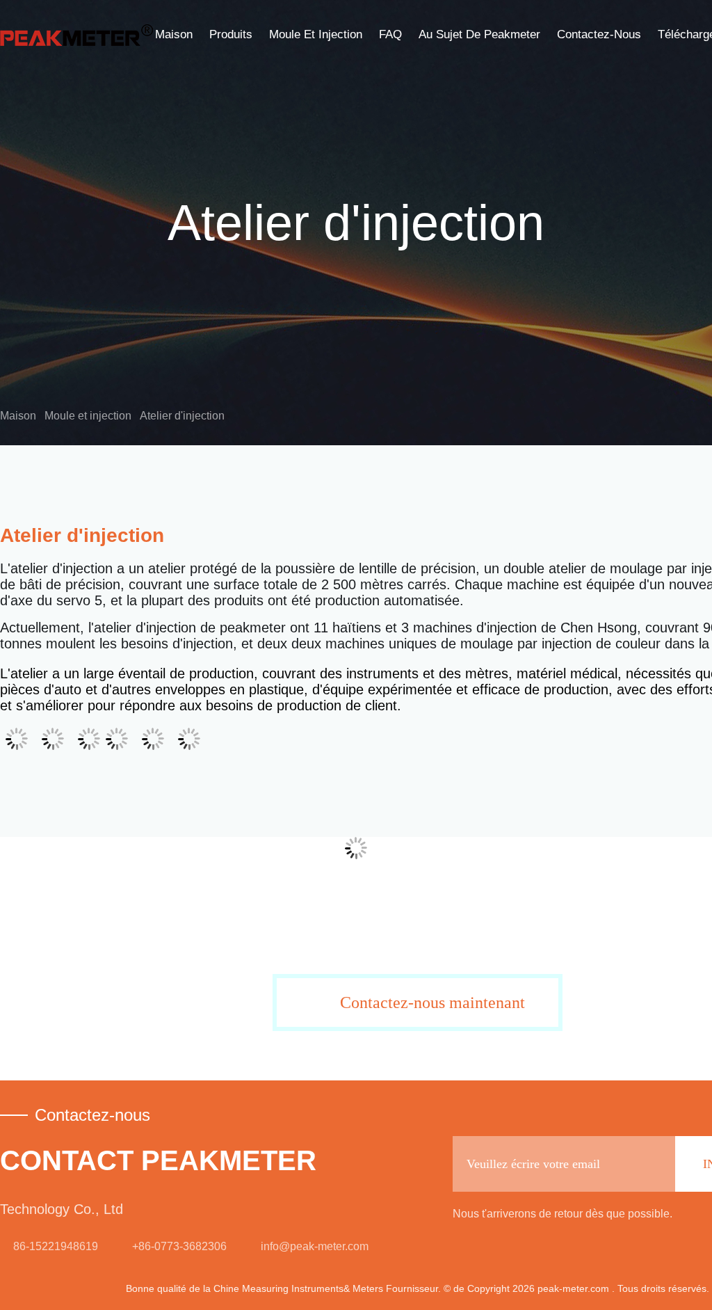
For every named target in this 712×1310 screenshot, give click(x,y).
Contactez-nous (599, 34)
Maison (174, 34)
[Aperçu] (76, 35)
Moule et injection (315, 34)
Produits (230, 34)
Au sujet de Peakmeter (479, 34)
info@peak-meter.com (315, 1246)
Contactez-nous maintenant (432, 1002)
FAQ (390, 34)
